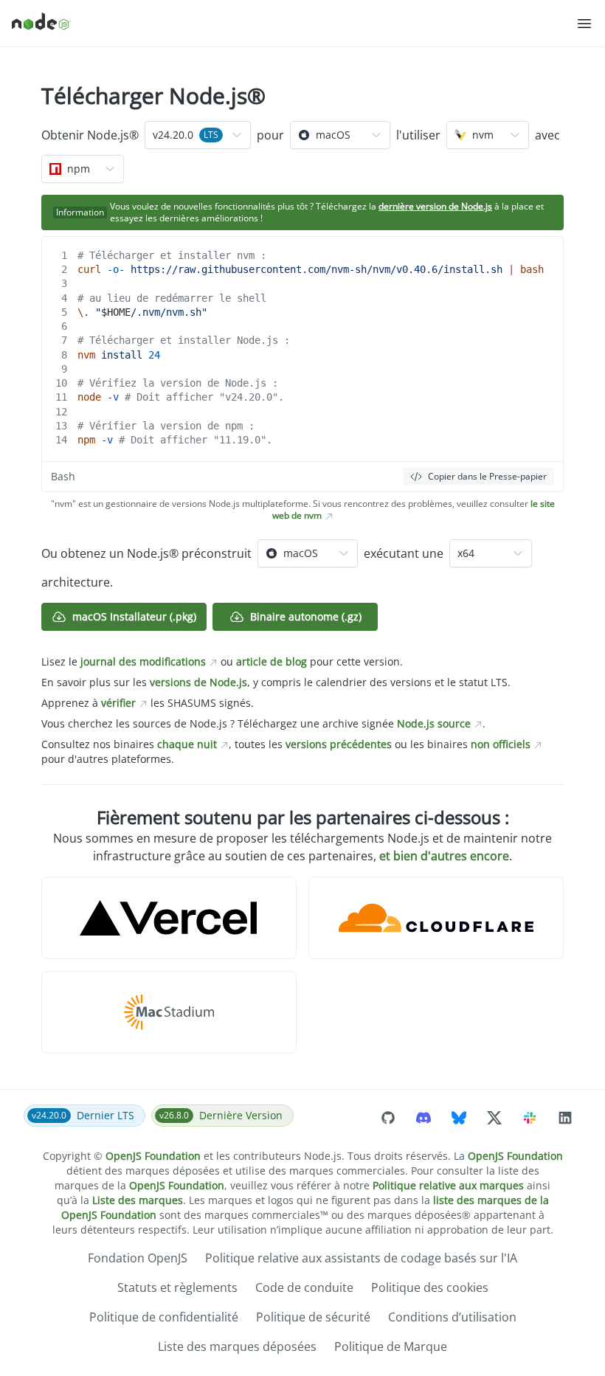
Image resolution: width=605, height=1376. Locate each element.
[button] (584, 23)
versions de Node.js (198, 682)
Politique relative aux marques (448, 1185)
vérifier (118, 703)
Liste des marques (137, 1200)
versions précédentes (339, 744)
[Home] (293, 24)
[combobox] (198, 135)
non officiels (500, 744)
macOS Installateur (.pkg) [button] (134, 616)
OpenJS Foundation (153, 1156)
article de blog (271, 661)
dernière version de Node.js (435, 206)
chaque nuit (187, 744)
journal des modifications (143, 661)
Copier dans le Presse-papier (487, 476)
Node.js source (434, 723)
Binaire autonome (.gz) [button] (306, 616)
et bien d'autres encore (444, 856)
